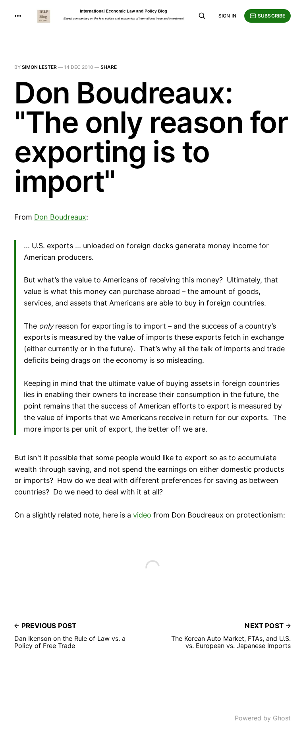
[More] (18, 16)
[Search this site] (202, 16)
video (142, 515)
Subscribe (271, 16)
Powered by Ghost (263, 718)
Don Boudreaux (60, 217)
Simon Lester (39, 67)
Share (108, 67)
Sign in (227, 16)
